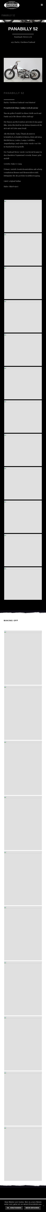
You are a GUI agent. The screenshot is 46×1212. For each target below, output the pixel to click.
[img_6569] (23, 249)
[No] (43, 1206)
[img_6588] (23, 349)
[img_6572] (23, 283)
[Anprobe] (23, 933)
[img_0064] (23, 658)
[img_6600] (23, 383)
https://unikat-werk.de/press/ (26, 108)
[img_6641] (23, 550)
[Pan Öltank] (23, 823)
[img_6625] (23, 416)
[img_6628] (23, 450)
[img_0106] (23, 768)
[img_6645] (23, 583)
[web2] (23, 713)
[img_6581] (23, 316)
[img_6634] (23, 516)
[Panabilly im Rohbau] (23, 1043)
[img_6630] (23, 483)
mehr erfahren (32, 1208)
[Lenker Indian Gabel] (23, 878)
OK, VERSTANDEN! (14, 1208)
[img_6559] (23, 216)
